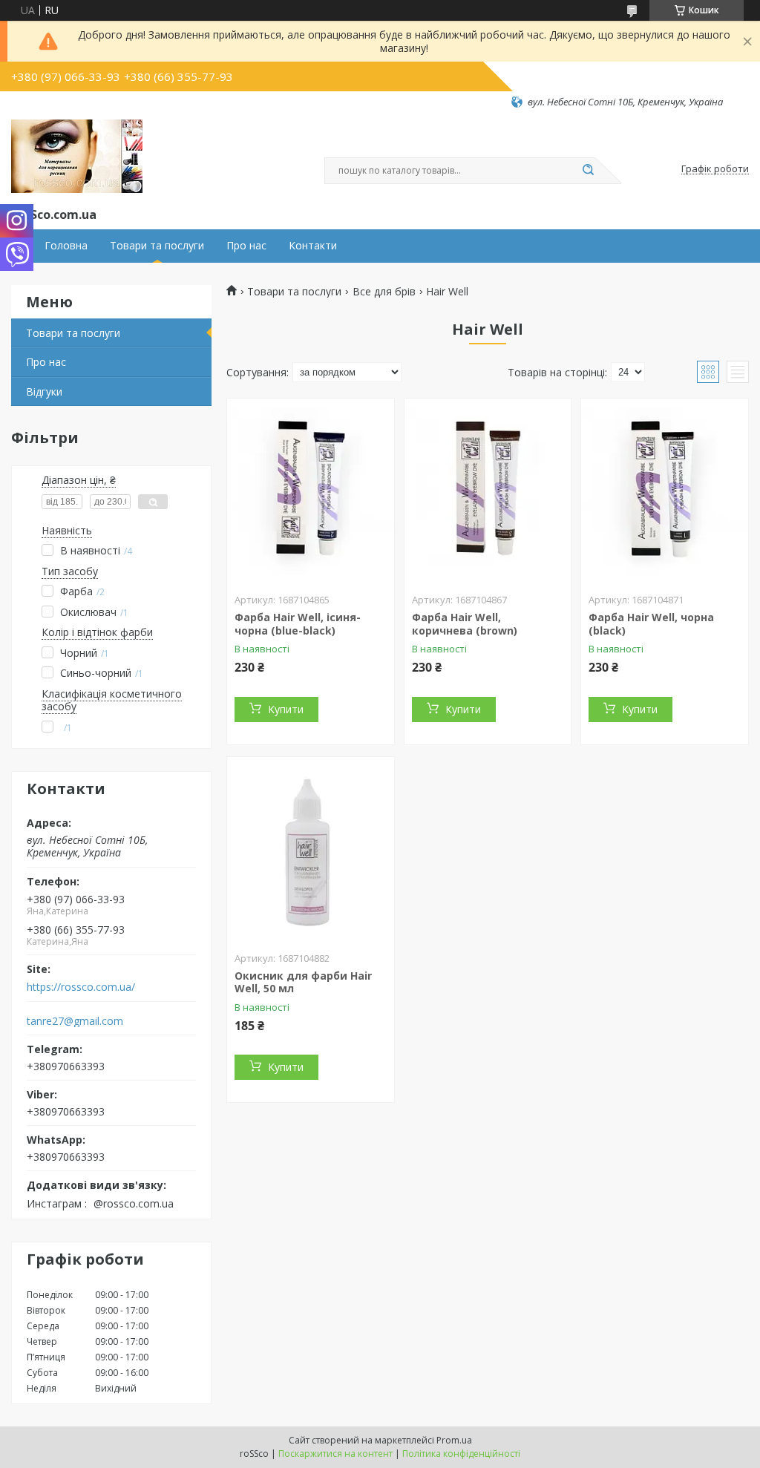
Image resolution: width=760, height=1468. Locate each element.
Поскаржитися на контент (335, 1453)
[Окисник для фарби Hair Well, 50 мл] (310, 850)
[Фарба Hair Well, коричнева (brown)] (487, 491)
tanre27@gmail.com (75, 1021)
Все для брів (384, 291)
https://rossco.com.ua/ (81, 987)
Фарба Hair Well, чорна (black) (651, 624)
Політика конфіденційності (461, 1453)
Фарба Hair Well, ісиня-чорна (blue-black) (298, 624)
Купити (286, 709)
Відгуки (44, 391)
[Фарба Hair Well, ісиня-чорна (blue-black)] (310, 491)
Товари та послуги (157, 245)
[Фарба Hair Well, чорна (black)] (664, 491)
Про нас (246, 245)
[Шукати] (588, 170)
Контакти (313, 245)
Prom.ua (454, 1440)
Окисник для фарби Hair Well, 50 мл (303, 982)
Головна (66, 245)
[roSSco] (76, 156)
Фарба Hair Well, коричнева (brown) (464, 624)
